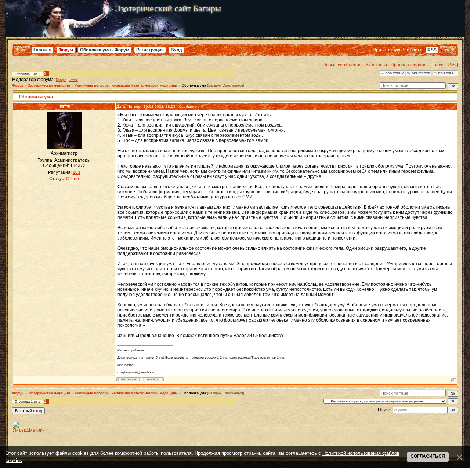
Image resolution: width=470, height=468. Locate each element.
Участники (376, 64)
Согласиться (428, 456)
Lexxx (73, 80)
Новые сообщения (342, 64)
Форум (65, 49)
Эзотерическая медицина (49, 85)
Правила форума (409, 64)
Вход (176, 49)
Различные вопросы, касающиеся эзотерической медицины (126, 85)
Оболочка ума (194, 85)
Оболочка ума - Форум (104, 49)
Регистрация (150, 49)
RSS (432, 49)
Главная (42, 49)
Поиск (436, 64)
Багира (61, 80)
